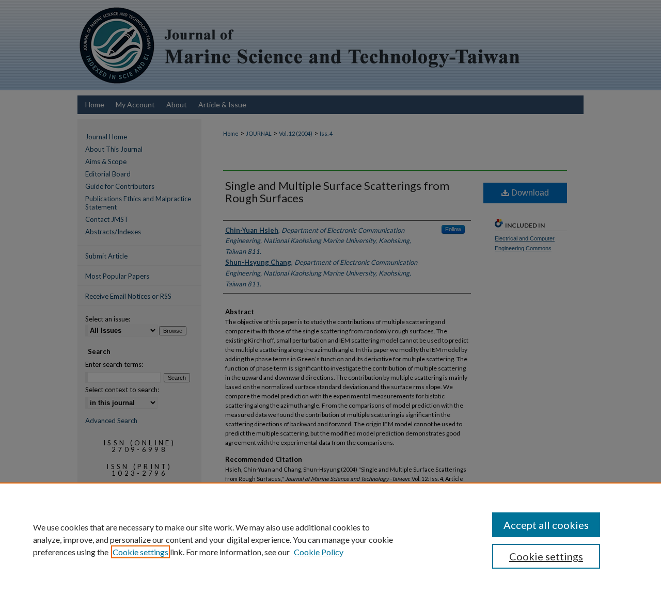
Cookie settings (140, 552)
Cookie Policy (318, 552)
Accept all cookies (546, 525)
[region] (330, 539)
